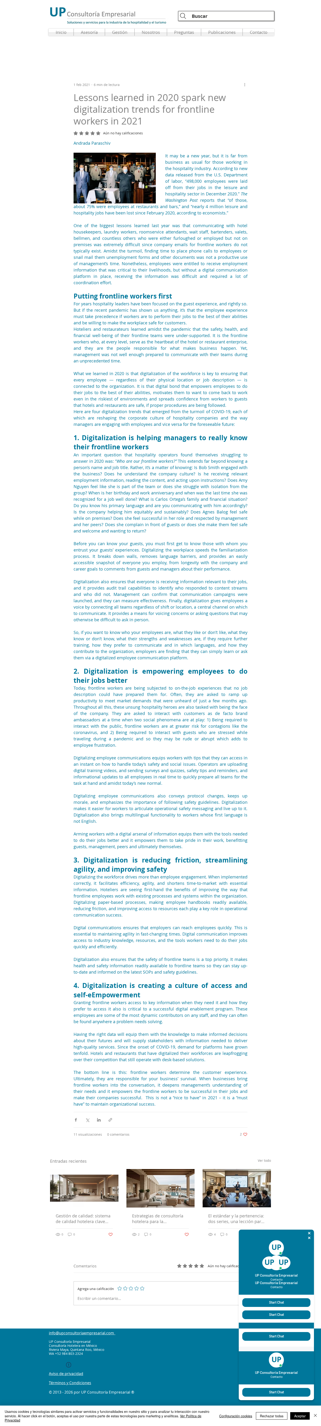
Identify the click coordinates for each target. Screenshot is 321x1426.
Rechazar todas (271, 1416)
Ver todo (264, 1160)
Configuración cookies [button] (235, 1416)
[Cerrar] (315, 1415)
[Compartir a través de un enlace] (110, 1120)
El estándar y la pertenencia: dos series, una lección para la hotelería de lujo (236, 1218)
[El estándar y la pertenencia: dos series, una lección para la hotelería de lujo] (237, 1188)
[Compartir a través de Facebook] (76, 1120)
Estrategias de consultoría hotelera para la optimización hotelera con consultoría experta (158, 1218)
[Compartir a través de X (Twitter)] (87, 1120)
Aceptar (300, 1416)
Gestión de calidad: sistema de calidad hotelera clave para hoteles (83, 1218)
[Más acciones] (244, 84)
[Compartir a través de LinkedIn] (99, 1120)
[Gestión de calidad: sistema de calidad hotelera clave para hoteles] (84, 1188)
